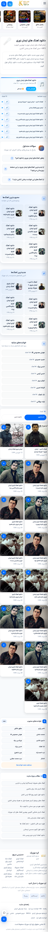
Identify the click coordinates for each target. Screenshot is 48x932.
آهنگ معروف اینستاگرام (19, 869)
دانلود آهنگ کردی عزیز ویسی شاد (34, 835)
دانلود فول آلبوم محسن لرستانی (34, 829)
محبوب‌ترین (18, 417)
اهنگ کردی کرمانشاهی (20, 860)
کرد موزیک (27, 924)
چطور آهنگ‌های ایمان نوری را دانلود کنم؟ (29, 158)
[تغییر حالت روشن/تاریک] (10, 4)
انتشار (33, 918)
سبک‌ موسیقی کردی (20, 909)
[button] (44, 3)
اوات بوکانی (38, 401)
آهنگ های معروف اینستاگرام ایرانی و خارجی (30, 783)
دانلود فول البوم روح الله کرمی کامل (33, 795)
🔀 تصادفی (20, 89)
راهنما (45, 909)
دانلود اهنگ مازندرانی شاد (36, 818)
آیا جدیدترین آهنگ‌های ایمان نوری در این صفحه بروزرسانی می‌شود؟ (27, 169)
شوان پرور (38, 380)
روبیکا (26, 896)
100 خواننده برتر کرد (34, 909)
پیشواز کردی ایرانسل (8, 869)
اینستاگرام (34, 896)
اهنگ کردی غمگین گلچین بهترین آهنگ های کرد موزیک (26, 812)
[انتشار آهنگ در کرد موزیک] (4, 919)
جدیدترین (41, 417)
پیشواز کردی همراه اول (8, 875)
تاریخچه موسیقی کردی (39, 913)
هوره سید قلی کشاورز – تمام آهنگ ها (32, 824)
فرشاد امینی (38, 387)
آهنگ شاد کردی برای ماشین (8, 862)
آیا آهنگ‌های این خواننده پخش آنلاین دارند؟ (28, 179)
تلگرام (43, 896)
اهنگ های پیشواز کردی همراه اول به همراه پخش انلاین (26, 800)
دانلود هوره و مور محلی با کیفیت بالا (32, 806)
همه (4, 721)
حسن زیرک (38, 366)
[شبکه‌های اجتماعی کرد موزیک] (4, 913)
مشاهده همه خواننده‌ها (24, 765)
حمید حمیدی (37, 359)
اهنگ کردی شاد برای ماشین (35, 789)
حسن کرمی (38, 373)
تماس (12, 913)
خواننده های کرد (41, 918)
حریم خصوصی (20, 913)
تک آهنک (38, 394)
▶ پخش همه (31, 89)
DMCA (28, 913)
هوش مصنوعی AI (35, 352)
